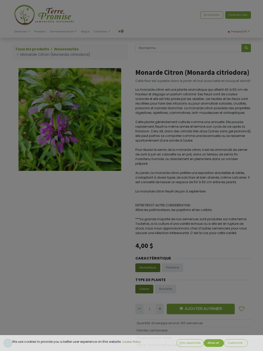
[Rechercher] (246, 48)
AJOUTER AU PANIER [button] (203, 309)
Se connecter (212, 15)
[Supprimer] (139, 309)
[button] (241, 308)
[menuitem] (40, 32)
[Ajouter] (160, 309)
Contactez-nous (238, 15)
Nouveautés (66, 49)
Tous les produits (32, 49)
